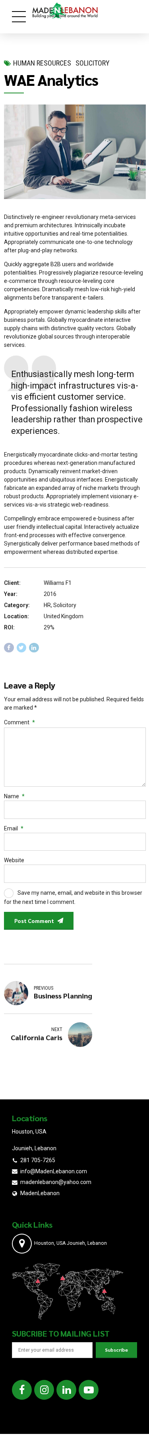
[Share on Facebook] (9, 648)
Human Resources (42, 63)
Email (13, 828)
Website (14, 860)
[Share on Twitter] (22, 648)
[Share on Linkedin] (34, 648)
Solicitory (92, 63)
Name (14, 796)
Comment (19, 722)
